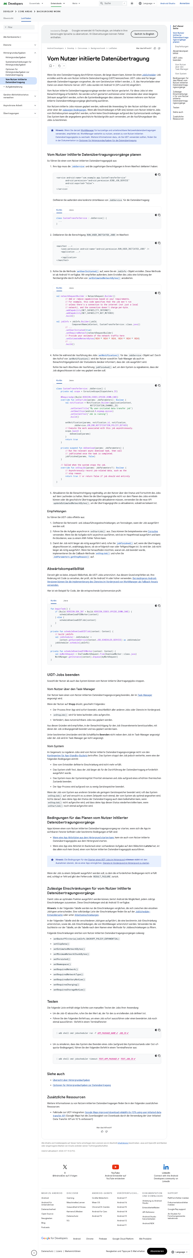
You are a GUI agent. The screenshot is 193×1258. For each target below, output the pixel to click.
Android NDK (148, 1223)
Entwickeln (56, 3)
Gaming (70, 1198)
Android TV (97, 1216)
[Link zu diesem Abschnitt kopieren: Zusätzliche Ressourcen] (88, 1097)
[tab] (59, 210)
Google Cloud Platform (123, 1239)
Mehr (75, 3)
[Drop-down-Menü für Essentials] (43, 3)
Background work (49, 11)
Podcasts (45, 1227)
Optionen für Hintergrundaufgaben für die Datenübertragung (107, 140)
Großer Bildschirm (100, 1198)
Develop (8, 11)
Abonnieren (157, 1251)
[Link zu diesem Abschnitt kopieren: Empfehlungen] (69, 511)
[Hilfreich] (155, 48)
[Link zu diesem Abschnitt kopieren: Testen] (61, 1002)
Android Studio (167, 3)
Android (45, 1198)
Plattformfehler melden (178, 1198)
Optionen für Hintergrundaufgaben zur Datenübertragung (82, 1085)
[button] (16, 45)
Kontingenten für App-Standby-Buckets (67, 755)
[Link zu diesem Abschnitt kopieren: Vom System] (67, 746)
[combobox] (113, 3)
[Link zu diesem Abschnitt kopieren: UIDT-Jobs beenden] (82, 675)
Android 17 (122, 1198)
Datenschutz (72, 1216)
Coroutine (153, 531)
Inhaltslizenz (123, 1143)
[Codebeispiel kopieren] (159, 174)
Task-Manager (145, 695)
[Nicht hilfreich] (159, 48)
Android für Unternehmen (47, 1203)
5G (68, 1220)
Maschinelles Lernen (76, 1202)
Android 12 (122, 1220)
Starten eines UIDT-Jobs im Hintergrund (106, 859)
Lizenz (59, 1251)
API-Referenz (148, 1212)
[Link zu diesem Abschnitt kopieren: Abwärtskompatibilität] (87, 569)
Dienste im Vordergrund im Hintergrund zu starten (126, 863)
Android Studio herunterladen (149, 1217)
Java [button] (71, 210)
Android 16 (122, 1202)
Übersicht (8, 18)
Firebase (103, 1239)
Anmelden (185, 3)
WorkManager (87, 130)
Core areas (25, 11)
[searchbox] (19, 27)
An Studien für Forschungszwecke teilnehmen (176, 1216)
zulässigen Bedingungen (74, 110)
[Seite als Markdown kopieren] (59, 65)
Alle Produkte (145, 1239)
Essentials (35, 3)
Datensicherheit (48, 1209)
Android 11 (122, 1225)
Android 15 (122, 1207)
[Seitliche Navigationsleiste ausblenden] (34, 1253)
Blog (43, 1223)
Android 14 (122, 1211)
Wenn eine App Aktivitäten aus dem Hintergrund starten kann (83, 837)
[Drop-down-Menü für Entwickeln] (65, 3)
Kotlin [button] (59, 210)
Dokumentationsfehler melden (178, 1203)
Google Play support (177, 1209)
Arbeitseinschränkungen (87, 915)
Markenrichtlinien (73, 1251)
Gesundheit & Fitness (76, 1207)
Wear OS (96, 1202)
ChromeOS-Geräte (100, 1207)
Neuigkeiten (46, 1218)
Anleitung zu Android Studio (152, 1201)
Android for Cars (99, 1211)
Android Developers (55, 48)
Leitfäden (26, 18)
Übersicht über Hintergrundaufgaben (71, 1080)
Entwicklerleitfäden (151, 1207)
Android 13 (122, 1216)
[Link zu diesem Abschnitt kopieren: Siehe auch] (67, 1074)
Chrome (89, 1239)
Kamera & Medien (75, 1211)
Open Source (47, 1213)
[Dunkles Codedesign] (156, 174)
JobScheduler (149, 75)
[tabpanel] (107, 221)
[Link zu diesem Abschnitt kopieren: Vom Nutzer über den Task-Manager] (98, 689)
